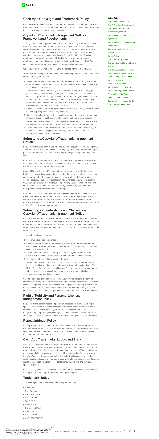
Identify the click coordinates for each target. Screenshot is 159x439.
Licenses (57, 431)
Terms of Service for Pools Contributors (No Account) (118, 96)
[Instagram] (129, 431)
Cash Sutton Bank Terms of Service (121, 25)
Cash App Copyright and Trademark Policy (122, 64)
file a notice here (90, 315)
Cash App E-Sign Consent (118, 59)
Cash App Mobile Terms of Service (121, 101)
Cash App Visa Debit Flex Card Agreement (120, 37)
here (25, 155)
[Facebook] (134, 431)
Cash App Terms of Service (118, 21)
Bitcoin (81, 431)
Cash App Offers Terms (117, 84)
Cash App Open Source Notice (120, 104)
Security (66, 431)
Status (89, 431)
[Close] (51, 427)
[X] (124, 431)
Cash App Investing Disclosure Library (120, 51)
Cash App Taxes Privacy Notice (120, 77)
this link (84, 27)
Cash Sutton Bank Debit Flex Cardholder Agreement (119, 30)
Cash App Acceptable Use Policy (120, 87)
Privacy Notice (113, 56)
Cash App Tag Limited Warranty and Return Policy (121, 44)
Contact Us (98, 431)
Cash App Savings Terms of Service (121, 90)
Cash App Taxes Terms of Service (121, 73)
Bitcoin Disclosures (115, 80)
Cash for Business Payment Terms (121, 70)
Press (74, 431)
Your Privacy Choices (113, 431)
